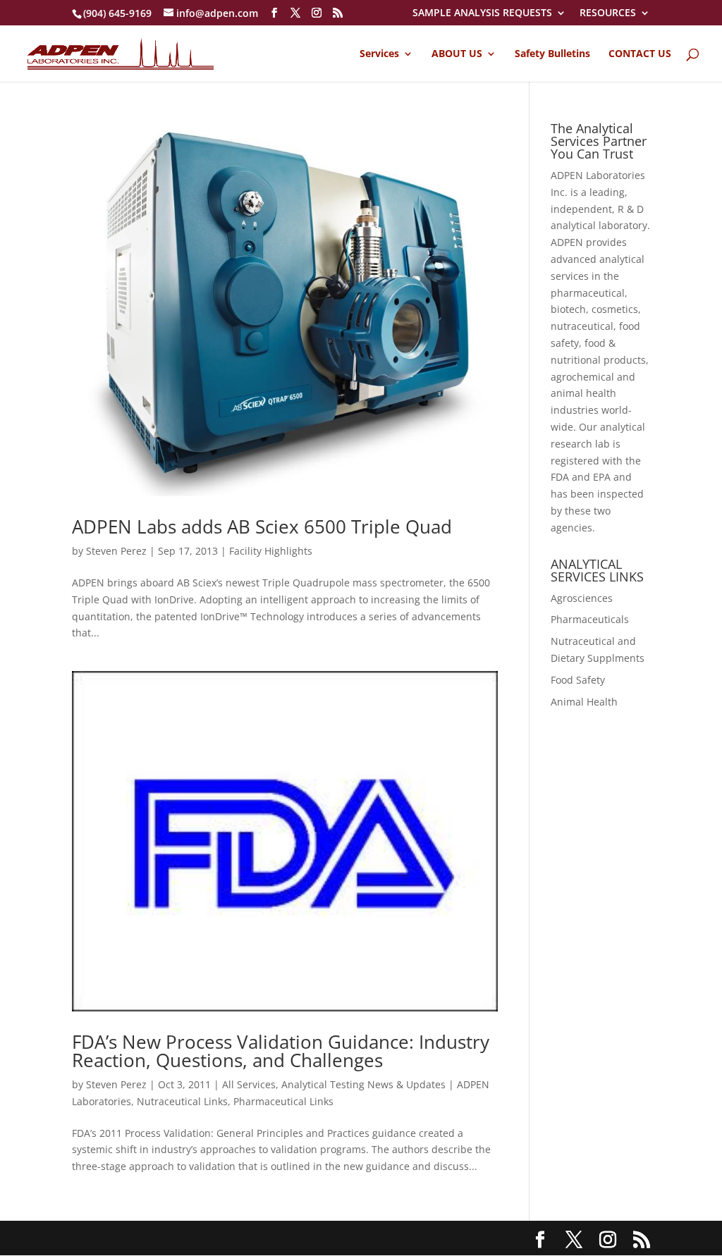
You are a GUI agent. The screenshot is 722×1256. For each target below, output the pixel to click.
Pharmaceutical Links (283, 1101)
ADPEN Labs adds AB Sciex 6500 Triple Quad (262, 526)
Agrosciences (582, 598)
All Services (249, 1084)
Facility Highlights (270, 551)
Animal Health (584, 701)
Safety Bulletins (552, 54)
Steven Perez (116, 551)
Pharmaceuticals (590, 619)
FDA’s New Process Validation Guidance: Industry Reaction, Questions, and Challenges (280, 1051)
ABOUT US (457, 54)
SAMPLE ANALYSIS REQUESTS (482, 13)
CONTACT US (639, 54)
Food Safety (578, 680)
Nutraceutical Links (182, 1101)
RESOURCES (608, 13)
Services (379, 54)
